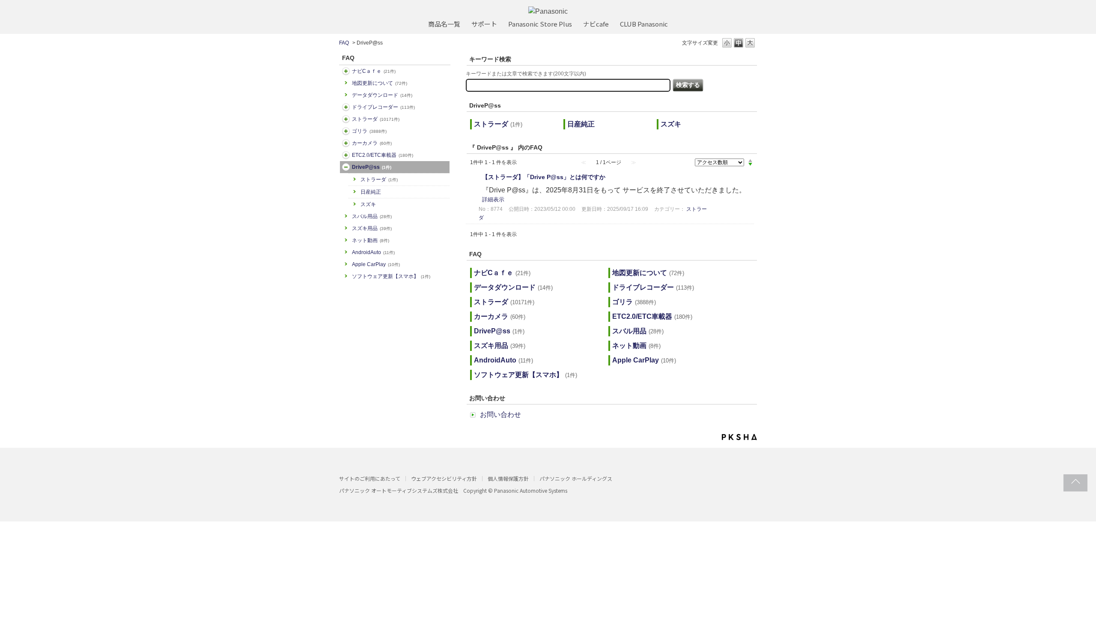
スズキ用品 (372, 228)
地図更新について (379, 83)
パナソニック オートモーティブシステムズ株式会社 (398, 490)
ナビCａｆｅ (374, 71)
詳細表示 (493, 199)
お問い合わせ (500, 414)
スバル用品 (372, 216)
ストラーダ (375, 119)
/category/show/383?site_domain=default (346, 131)
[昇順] (750, 160)
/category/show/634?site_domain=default (346, 107)
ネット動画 (370, 240)
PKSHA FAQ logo (739, 437)
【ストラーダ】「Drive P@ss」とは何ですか (543, 177)
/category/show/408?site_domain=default (346, 71)
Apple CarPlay (376, 264)
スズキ (368, 204)
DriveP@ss (371, 167)
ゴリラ (369, 131)
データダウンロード (382, 95)
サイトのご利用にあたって (369, 478)
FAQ (344, 43)
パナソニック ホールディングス (575, 478)
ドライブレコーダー (383, 107)
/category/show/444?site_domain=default (346, 155)
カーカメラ (372, 143)
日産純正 (370, 192)
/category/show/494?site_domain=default (346, 143)
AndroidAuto (373, 252)
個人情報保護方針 (508, 478)
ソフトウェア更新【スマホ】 (391, 276)
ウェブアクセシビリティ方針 (444, 478)
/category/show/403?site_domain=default (346, 167)
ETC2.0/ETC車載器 (382, 155)
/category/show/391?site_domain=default (346, 119)
